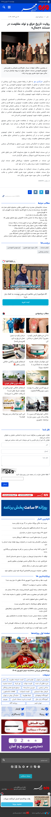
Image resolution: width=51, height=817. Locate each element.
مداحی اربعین (43, 687)
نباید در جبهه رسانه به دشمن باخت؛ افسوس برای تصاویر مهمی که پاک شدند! (25, 219)
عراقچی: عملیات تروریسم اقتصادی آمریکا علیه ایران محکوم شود (26, 570)
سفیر (4, 679)
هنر (47, 17)
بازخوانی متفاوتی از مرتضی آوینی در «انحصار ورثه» (30, 228)
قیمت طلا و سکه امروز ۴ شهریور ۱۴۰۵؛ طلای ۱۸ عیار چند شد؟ (26, 580)
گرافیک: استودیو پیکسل (20, 813)
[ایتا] (12, 767)
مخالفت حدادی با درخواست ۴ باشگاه (35, 585)
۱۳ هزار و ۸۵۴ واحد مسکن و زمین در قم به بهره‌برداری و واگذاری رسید (25, 550)
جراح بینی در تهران (42, 679)
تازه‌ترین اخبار (43, 519)
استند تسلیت (7, 683)
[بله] (35, 767)
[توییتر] (27, 767)
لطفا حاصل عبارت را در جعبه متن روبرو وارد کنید (33, 474)
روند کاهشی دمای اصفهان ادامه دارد (35, 599)
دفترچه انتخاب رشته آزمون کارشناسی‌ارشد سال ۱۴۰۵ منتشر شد (26, 589)
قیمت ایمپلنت (24, 691)
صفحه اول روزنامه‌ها (40, 633)
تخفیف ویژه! (17, 804)
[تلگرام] (39, 767)
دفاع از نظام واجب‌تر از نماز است (36, 215)
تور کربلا (17, 683)
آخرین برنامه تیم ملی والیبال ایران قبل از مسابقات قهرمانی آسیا (26, 623)
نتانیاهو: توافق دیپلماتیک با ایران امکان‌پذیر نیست (30, 604)
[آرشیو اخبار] (16, 767)
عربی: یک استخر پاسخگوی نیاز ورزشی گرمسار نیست (30, 528)
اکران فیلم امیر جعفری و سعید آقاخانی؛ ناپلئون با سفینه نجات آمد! (25, 594)
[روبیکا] (23, 767)
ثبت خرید (25, 302)
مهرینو (5, 699)
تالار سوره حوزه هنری (30, 247)
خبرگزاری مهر (38, 81)
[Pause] (5, 287)
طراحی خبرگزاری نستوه (38, 813)
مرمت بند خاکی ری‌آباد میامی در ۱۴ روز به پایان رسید (29, 523)
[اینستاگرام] (31, 767)
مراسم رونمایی (43, 252)
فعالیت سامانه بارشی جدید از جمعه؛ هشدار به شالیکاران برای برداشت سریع (26, 617)
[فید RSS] (19, 767)
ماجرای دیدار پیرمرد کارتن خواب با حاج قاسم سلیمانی (29, 231)
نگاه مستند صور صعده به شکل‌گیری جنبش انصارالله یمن (28, 233)
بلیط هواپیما (27, 695)
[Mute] (8, 287)
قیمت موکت (28, 683)
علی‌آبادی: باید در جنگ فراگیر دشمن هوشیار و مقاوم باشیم (27, 561)
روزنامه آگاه (13, 703)
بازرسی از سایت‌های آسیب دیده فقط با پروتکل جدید (29, 537)
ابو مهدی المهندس (14, 247)
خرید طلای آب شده (41, 683)
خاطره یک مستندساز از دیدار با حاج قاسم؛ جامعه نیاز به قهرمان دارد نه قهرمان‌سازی (24, 211)
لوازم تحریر (29, 679)
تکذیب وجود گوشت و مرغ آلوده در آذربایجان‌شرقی (30, 628)
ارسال (5, 484)
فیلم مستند (44, 247)
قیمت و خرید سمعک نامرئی (21, 699)
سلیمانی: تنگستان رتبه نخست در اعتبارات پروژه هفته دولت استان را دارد (24, 543)
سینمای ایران (39, 17)
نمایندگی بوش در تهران (10, 695)
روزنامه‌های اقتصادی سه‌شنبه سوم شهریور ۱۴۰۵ (30, 670)
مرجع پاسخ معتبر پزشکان (11, 687)
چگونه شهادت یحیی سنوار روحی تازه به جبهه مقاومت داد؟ (27, 225)
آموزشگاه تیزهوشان (41, 695)
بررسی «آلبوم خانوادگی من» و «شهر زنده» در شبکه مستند (27, 223)
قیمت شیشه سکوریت (16, 679)
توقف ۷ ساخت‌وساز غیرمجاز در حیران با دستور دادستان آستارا (26, 556)
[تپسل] (3, 261)
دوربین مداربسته (29, 687)
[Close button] (49, 793)
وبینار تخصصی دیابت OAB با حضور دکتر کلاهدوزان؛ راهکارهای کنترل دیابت (26, 609)
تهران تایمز (38, 703)
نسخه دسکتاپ (25, 776)
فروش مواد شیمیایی (41, 691)
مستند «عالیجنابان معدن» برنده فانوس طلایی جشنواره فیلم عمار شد (24, 207)
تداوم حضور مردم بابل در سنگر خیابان (34, 566)
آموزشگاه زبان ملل (42, 699)
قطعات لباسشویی (9, 691)
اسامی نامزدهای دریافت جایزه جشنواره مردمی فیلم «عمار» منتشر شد (25, 237)
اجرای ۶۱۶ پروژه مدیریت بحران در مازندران (33, 532)
